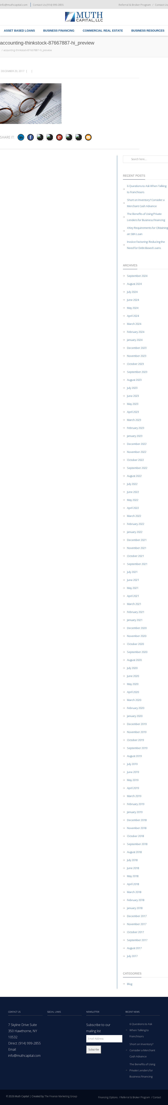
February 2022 (135, 524)
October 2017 (135, 932)
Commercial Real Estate (103, 30)
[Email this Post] (88, 137)
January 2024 (134, 340)
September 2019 (137, 748)
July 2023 (132, 388)
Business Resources (147, 30)
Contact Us (161, 5)
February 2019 (135, 804)
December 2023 (136, 348)
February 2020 (135, 708)
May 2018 (132, 876)
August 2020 (134, 660)
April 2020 (133, 692)
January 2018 (134, 908)
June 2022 (133, 492)
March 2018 (134, 892)
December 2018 (136, 820)
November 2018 (136, 828)
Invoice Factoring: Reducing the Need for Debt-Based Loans (146, 245)
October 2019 (135, 740)
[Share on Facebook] (30, 137)
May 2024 (132, 308)
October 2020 (135, 644)
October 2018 (135, 836)
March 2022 (134, 516)
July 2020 (132, 668)
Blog (129, 984)
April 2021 (133, 596)
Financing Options (108, 1097)
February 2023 (135, 428)
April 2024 (133, 316)
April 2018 (133, 884)
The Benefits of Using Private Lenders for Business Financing (146, 217)
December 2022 (136, 444)
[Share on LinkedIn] (21, 137)
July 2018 (132, 860)
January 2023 (134, 436)
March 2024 (134, 324)
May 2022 (132, 500)
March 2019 (134, 796)
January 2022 (134, 532)
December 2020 (136, 628)
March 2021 (134, 604)
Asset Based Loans (19, 30)
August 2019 (134, 756)
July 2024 (132, 292)
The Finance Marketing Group (60, 1096)
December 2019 (136, 724)
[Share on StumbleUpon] (69, 137)
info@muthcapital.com (13, 5)
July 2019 (132, 764)
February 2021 (135, 612)
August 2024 (134, 284)
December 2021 (136, 540)
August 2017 (134, 948)
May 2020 (132, 684)
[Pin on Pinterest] (50, 137)
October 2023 (135, 364)
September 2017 (137, 940)
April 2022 (133, 508)
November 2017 (136, 924)
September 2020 (137, 652)
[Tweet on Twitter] (40, 137)
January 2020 (134, 716)
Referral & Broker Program (135, 5)
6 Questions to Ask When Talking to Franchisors (146, 189)
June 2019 (133, 772)
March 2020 (134, 700)
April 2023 (133, 412)
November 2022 (136, 452)
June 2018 (133, 868)
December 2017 (136, 916)
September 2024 (137, 276)
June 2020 (133, 676)
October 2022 (135, 460)
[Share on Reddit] (78, 137)
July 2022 (132, 484)
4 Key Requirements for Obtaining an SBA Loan (147, 231)
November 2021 (136, 548)
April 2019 (133, 788)
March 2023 (134, 420)
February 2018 (135, 900)
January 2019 (134, 812)
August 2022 (134, 476)
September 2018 (137, 844)
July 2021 (132, 572)
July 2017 (132, 956)
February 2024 (135, 332)
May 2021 (132, 588)
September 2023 (137, 372)
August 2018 (134, 852)
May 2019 (132, 780)
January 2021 (134, 620)
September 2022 (137, 468)
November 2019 (136, 732)
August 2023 (134, 380)
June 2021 (133, 580)
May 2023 (132, 404)
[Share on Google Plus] (59, 137)
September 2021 (137, 564)
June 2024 (133, 300)
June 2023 (133, 396)
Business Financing (58, 30)
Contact (157, 1097)
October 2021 (135, 556)
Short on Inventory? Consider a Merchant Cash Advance (146, 203)
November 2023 (136, 356)
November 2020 (136, 636)
